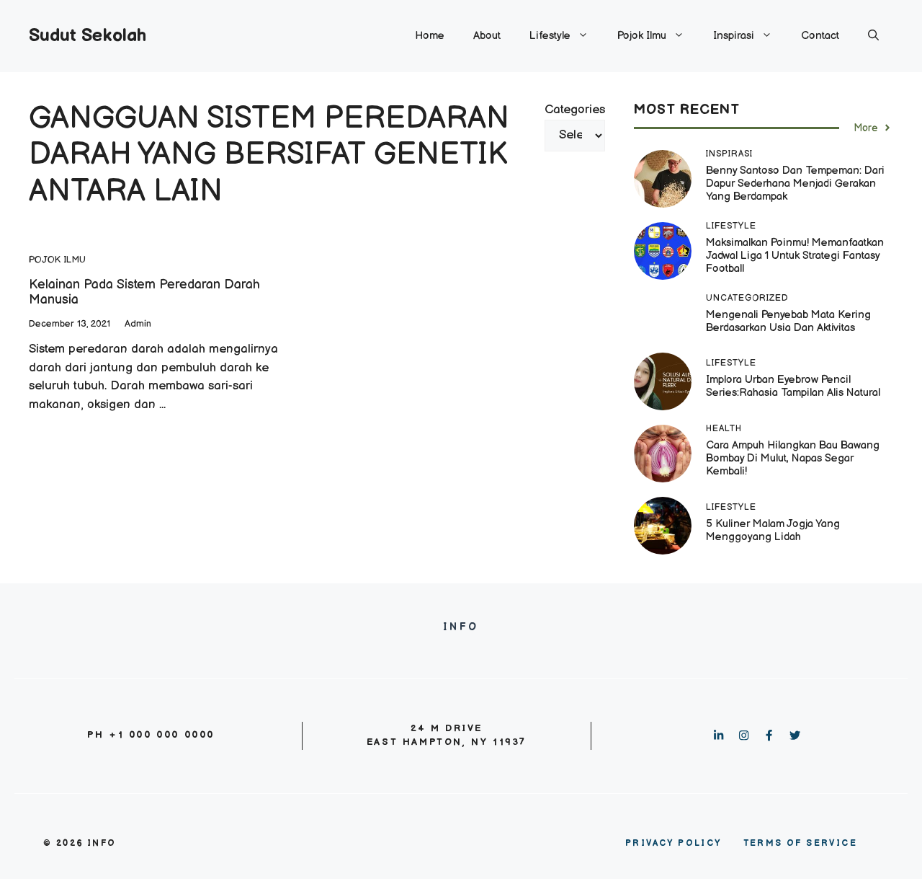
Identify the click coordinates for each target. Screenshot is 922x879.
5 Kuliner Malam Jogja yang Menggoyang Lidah (773, 530)
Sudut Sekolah (87, 36)
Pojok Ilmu (641, 36)
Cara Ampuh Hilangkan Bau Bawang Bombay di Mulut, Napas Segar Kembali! (793, 458)
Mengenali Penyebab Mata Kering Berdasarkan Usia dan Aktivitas (788, 321)
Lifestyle (549, 36)
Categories (575, 109)
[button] (873, 36)
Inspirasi (733, 36)
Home (429, 36)
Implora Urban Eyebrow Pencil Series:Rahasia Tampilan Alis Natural (794, 386)
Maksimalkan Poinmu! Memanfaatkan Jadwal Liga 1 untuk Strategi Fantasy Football (795, 255)
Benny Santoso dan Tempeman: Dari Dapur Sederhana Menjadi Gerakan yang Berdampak (795, 183)
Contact (820, 36)
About (487, 36)
